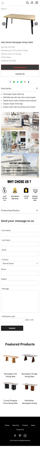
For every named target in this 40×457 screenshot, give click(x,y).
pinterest (25, 82)
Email (3, 250)
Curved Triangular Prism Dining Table (10, 401)
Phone (3, 269)
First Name (5, 230)
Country (4, 259)
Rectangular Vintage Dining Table (29, 375)
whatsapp (21, 82)
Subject (4, 279)
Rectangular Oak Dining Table (10, 375)
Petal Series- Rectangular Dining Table (29, 401)
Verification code (8, 316)
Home (3, 9)
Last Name (5, 240)
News (33, 425)
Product (25, 425)
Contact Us (20, 74)
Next (36, 24)
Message (5, 289)
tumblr (29, 82)
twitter (18, 82)
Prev (4, 24)
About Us (15, 425)
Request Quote (20, 67)
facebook (10, 82)
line (14, 82)
